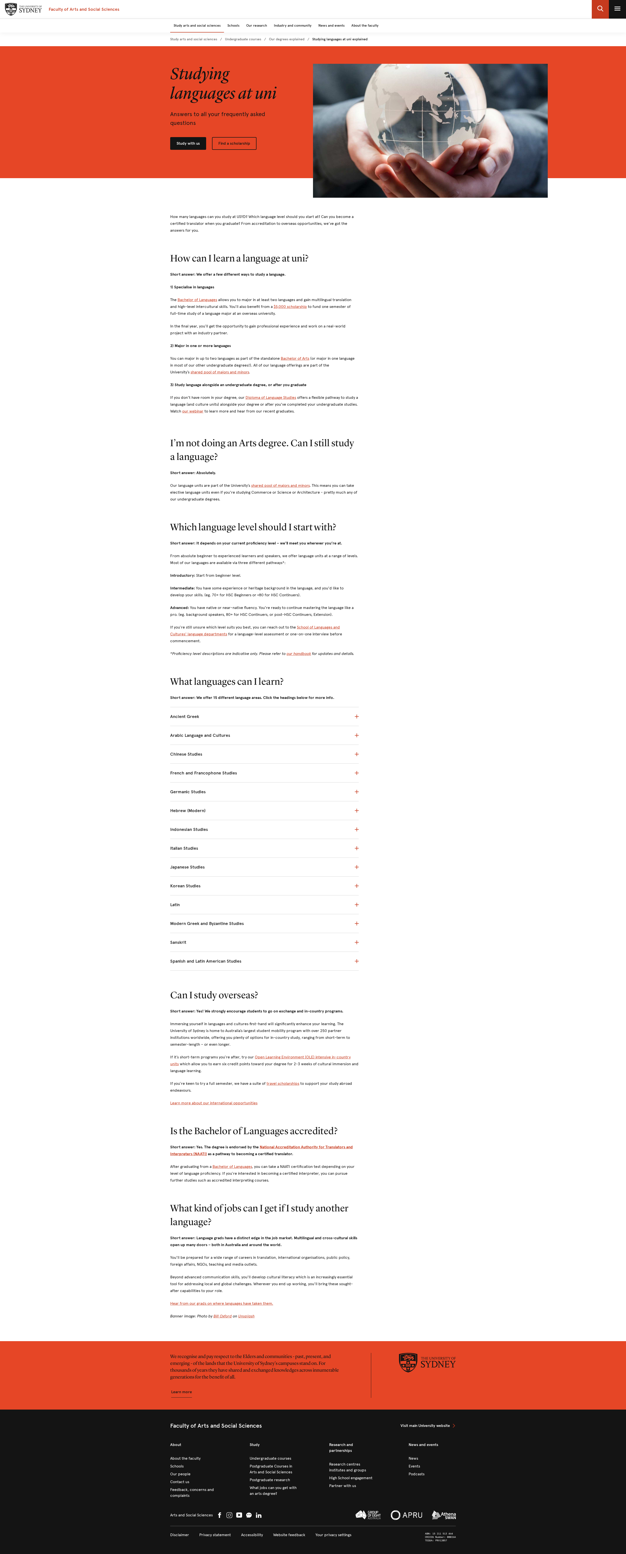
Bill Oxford (222, 1316)
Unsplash (246, 1316)
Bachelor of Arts (295, 358)
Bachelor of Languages (197, 299)
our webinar (192, 411)
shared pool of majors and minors (219, 372)
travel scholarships (283, 1083)
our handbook (299, 653)
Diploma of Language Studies (271, 397)
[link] (193, 39)
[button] (600, 9)
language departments (207, 634)
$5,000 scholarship (290, 306)
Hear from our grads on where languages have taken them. (221, 1303)
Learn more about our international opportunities (213, 1103)
